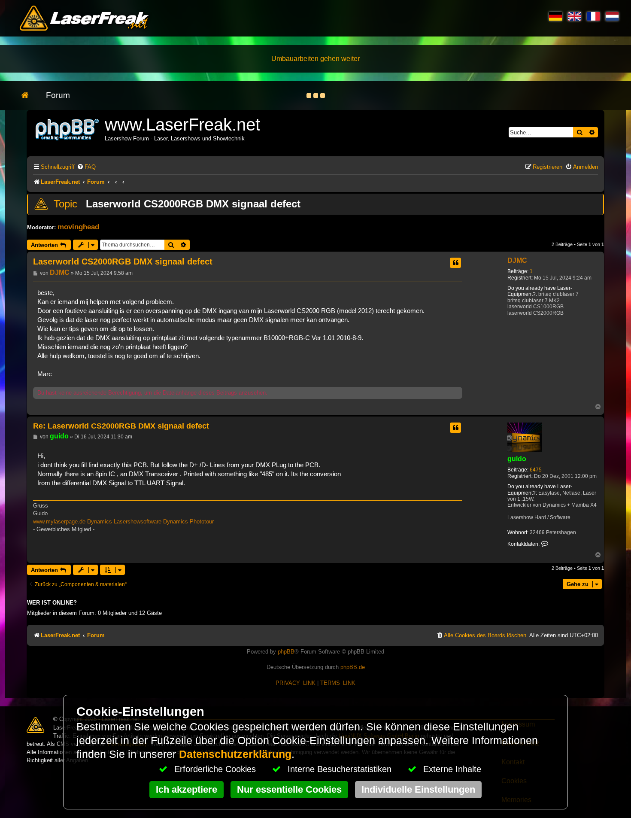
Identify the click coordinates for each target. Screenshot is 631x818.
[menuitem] (86, 167)
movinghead (78, 226)
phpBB (286, 651)
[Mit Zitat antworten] (455, 263)
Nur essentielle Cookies (289, 789)
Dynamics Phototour (188, 521)
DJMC (517, 260)
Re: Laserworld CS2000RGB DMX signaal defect (121, 426)
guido (516, 458)
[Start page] (29, 95)
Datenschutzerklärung (235, 754)
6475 (536, 470)
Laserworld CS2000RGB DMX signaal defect (193, 204)
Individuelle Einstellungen (418, 789)
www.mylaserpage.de (59, 521)
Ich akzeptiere (186, 789)
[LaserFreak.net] (68, 128)
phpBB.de (352, 667)
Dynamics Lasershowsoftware (124, 521)
